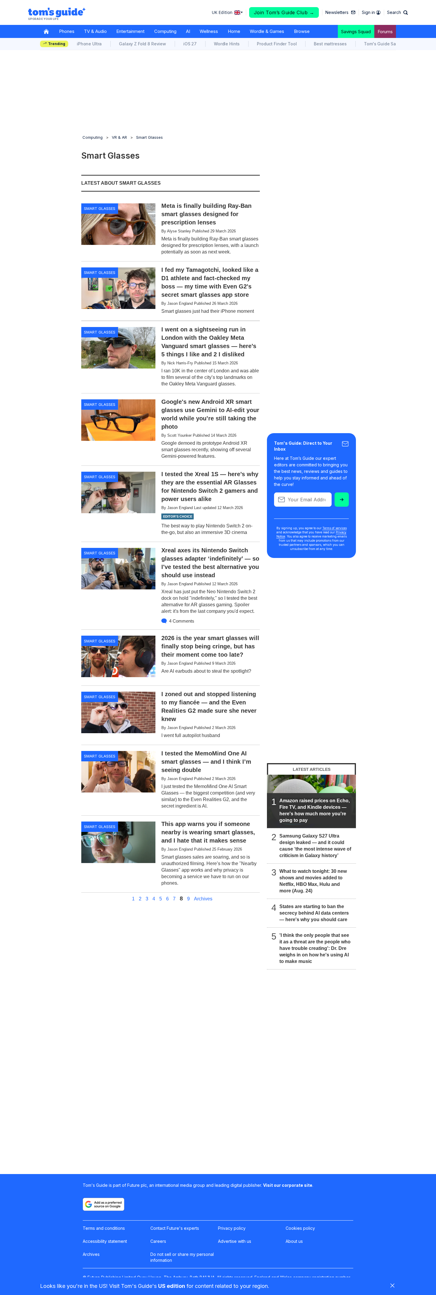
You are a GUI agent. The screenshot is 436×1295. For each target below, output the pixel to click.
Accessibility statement (105, 1241)
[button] (397, 12)
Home (234, 31)
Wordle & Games (267, 31)
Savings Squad (356, 31)
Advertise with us (234, 1241)
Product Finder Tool (277, 43)
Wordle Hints (227, 43)
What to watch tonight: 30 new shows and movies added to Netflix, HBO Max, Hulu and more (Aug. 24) (313, 881)
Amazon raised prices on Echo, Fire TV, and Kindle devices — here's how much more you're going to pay (314, 810)
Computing (165, 31)
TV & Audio (95, 31)
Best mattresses (330, 43)
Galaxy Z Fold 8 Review (142, 43)
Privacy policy (232, 1228)
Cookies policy (300, 1228)
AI (188, 31)
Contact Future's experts (174, 1228)
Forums (385, 31)
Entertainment (130, 31)
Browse (302, 31)
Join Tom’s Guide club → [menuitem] (284, 12)
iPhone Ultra (89, 43)
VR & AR (119, 137)
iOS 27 (190, 43)
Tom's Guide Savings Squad (392, 43)
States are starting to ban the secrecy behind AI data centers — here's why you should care (314, 913)
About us (294, 1241)
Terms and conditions (104, 1228)
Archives (203, 899)
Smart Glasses (149, 137)
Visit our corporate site (287, 1185)
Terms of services (334, 528)
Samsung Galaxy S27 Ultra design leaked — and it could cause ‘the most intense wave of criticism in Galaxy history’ (315, 845)
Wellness (209, 31)
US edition (171, 1286)
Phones (66, 31)
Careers (158, 1241)
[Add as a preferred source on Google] (103, 1204)
